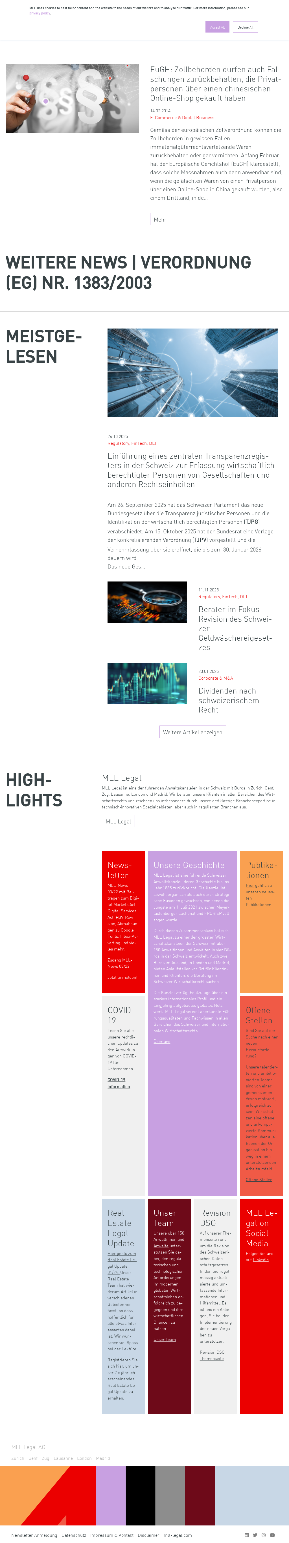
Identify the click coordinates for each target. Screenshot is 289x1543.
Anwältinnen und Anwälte (169, 1242)
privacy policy (39, 13)
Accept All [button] (217, 26)
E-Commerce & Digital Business (182, 117)
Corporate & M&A (215, 677)
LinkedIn (261, 1259)
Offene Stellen (259, 1179)
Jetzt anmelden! (122, 977)
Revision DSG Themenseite (212, 1355)
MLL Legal (118, 821)
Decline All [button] (245, 26)
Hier (250, 885)
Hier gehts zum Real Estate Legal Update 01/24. (122, 1263)
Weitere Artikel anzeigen (192, 732)
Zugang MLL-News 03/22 (120, 962)
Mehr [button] (160, 219)
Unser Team (165, 1339)
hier (119, 1365)
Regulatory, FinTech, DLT (132, 442)
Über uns (162, 1041)
